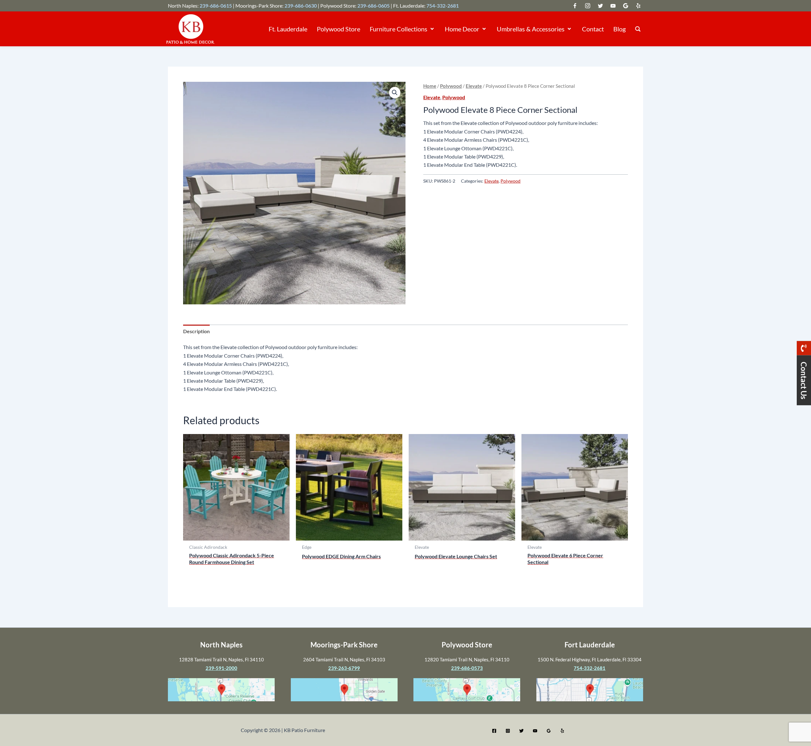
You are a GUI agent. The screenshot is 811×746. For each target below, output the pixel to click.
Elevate (474, 86)
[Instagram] (508, 731)
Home (429, 86)
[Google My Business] (548, 731)
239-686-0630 (300, 6)
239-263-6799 (344, 668)
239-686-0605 (373, 6)
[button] (431, 28)
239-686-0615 (216, 6)
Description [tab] (196, 331)
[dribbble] (625, 5)
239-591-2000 (221, 668)
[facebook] (587, 5)
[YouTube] (535, 731)
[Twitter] (521, 731)
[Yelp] (562, 731)
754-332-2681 (442, 6)
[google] (600, 5)
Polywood (451, 86)
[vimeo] (613, 5)
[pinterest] (638, 5)
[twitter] (575, 5)
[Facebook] (494, 731)
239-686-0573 (467, 668)
